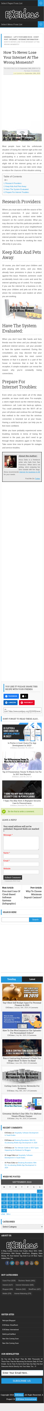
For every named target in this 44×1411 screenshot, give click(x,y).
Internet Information (28, 39)
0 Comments (33, 1008)
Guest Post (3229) (9, 1281)
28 (34, 1206)
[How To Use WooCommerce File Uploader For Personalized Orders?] (22, 1028)
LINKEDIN (12, 702)
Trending (11, 979)
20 (28, 1203)
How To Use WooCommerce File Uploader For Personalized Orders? (22, 1031)
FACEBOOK (12, 696)
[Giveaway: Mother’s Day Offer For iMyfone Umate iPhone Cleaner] (22, 1111)
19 (22, 1203)
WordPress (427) (34, 1289)
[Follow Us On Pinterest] (26, 1266)
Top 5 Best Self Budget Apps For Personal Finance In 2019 (22, 1003)
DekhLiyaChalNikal (9, 1334)
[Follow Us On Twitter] (12, 1266)
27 (28, 1206)
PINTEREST (28, 702)
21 (34, 1203)
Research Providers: (13, 183)
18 (16, 1203)
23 (4, 1206)
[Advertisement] (22, 97)
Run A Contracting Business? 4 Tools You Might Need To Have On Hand (22, 1059)
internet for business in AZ (29, 472)
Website (6, 869)
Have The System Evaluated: (17, 189)
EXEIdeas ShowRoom (10, 1325)
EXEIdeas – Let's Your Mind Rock (18, 37)
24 (10, 1206)
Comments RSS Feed (12, 881)
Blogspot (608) (8, 1289)
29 (39, 1206)
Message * (8, 835)
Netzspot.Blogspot (8, 1320)
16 (4, 1203)
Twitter (37, 479)
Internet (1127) (8, 1285)
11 (16, 1199)
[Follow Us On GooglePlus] (17, 1266)
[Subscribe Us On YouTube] (31, 1266)
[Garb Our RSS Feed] (36, 1266)
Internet (13, 39)
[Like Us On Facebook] (7, 1266)
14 (34, 1199)
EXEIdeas (13, 748)
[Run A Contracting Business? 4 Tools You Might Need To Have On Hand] (22, 1056)
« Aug (3, 1214)
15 (39, 1199)
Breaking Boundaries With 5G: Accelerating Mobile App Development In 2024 (20, 1165)
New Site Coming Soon (10, 1339)
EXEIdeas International (10, 1330)
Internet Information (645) (25, 1285)
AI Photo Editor (10, 1163)
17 (10, 1203)
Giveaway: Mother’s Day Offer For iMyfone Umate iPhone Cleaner (21, 1114)
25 (16, 1206)
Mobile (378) (7, 1293)
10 (10, 1199)
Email (6, 861)
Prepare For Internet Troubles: (17, 192)
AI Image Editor (10, 1155)
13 (28, 1199)
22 (39, 1203)
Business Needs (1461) (27, 1281)
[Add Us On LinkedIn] (22, 1266)
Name (6, 853)
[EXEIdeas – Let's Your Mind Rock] (22, 19)
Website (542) (21, 1289)
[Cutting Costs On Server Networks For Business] (22, 1083)
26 (22, 1206)
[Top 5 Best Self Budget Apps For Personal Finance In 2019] (22, 1000)
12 (22, 1199)
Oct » (8, 1214)
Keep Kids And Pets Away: (16, 186)
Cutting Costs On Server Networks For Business (22, 1087)
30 (4, 1210)
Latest (32, 979)
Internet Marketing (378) (22, 1293)
